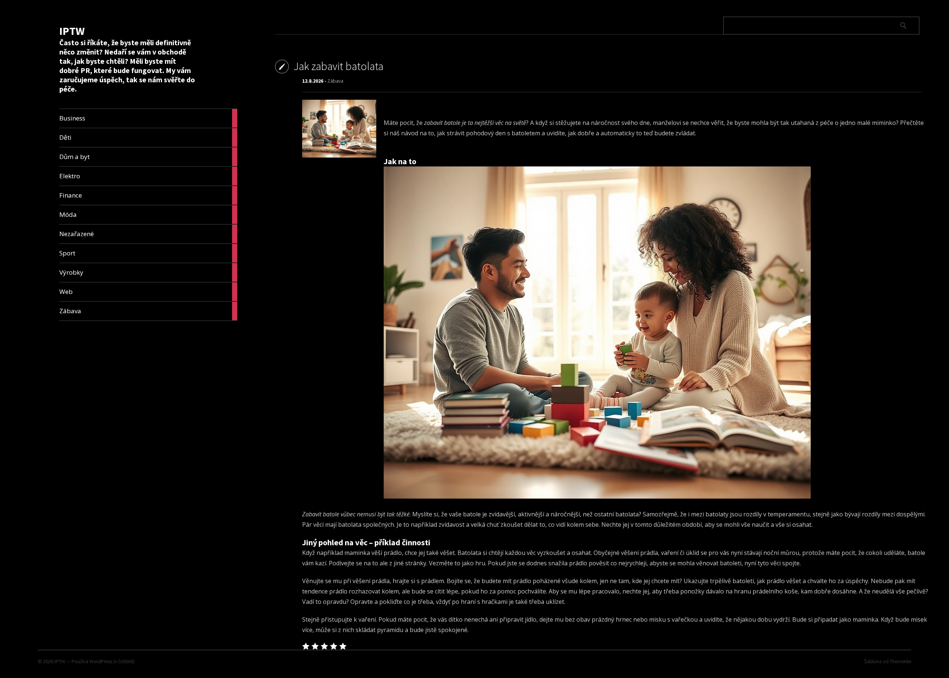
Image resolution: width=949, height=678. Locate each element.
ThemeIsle (900, 661)
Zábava (335, 80)
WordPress (100, 661)
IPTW (72, 31)
